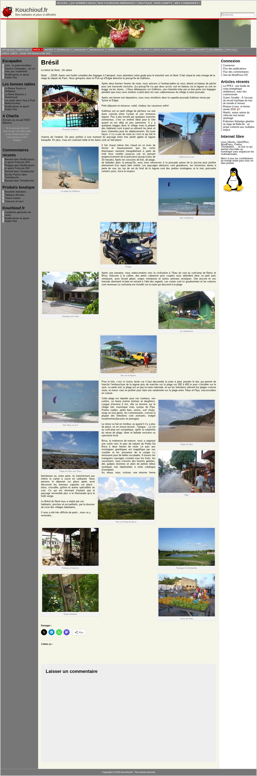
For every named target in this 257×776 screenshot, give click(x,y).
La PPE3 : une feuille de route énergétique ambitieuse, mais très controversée (236, 90)
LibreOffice (243, 142)
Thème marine (12, 198)
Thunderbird (227, 146)
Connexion (229, 65)
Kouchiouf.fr (31, 10)
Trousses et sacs (14, 201)
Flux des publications (234, 68)
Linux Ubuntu (228, 142)
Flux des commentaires (236, 71)
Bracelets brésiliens (15, 191)
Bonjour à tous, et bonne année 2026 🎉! (236, 108)
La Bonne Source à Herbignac (15, 90)
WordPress (227, 144)
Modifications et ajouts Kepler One (17, 76)
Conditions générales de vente (18, 213)
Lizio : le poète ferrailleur (18, 65)
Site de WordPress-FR (235, 75)
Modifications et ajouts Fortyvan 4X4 (19, 161)
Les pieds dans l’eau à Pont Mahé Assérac (20, 102)
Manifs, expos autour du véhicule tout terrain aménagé (236, 115)
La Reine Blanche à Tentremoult (15, 96)
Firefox (238, 144)
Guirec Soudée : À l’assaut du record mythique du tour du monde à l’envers (237, 100)
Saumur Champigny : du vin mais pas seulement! (20, 70)
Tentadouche (27, 171)
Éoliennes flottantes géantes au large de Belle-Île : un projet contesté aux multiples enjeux (239, 125)
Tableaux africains (14, 194)
